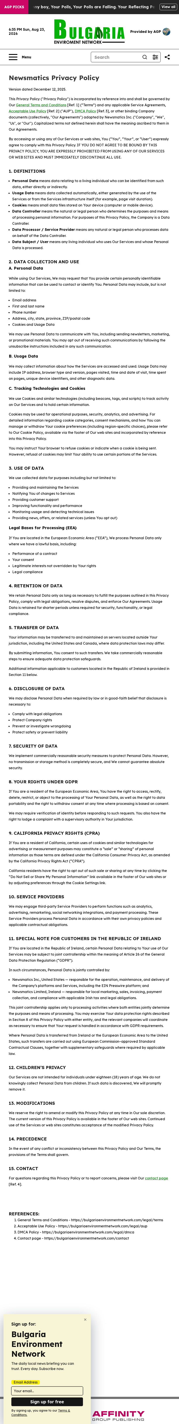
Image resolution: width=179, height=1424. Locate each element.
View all (168, 7)
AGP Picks (14, 7)
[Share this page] (167, 57)
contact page (156, 1178)
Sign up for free (47, 1401)
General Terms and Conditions (41, 105)
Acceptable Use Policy (27, 111)
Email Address (26, 1382)
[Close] (85, 1320)
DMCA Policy (85, 111)
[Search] (144, 57)
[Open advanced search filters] (155, 57)
